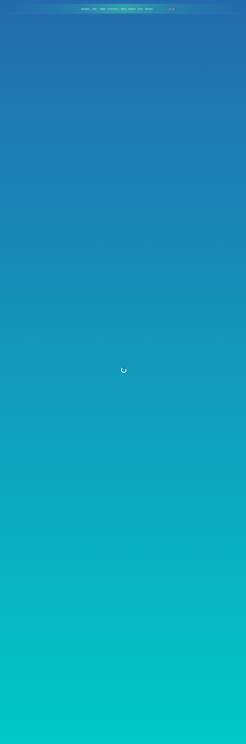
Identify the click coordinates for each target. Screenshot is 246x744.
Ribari (103, 9)
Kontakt (149, 9)
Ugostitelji (113, 9)
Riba (94, 9)
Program (85, 9)
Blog (140, 9)
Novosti (132, 9)
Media (123, 9)
